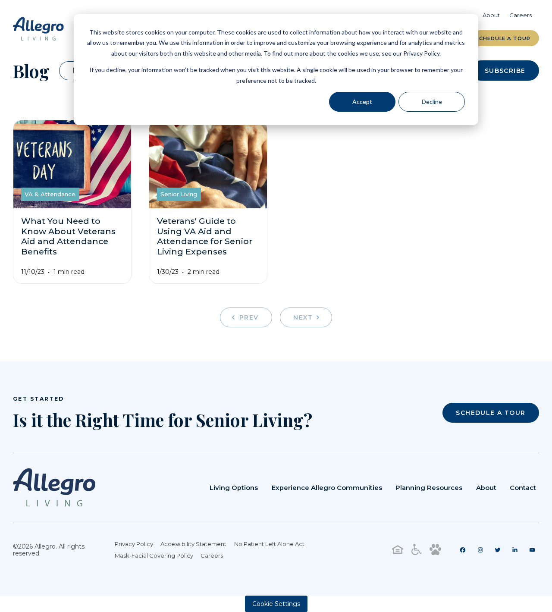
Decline (432, 101)
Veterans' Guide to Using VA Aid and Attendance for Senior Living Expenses (204, 236)
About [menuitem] (491, 15)
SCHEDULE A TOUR (490, 413)
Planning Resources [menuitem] (428, 488)
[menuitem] (463, 550)
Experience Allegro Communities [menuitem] (327, 488)
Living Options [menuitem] (234, 488)
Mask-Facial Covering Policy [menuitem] (154, 555)
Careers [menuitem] (520, 15)
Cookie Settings (276, 604)
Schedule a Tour (502, 38)
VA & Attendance (50, 194)
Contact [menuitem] (523, 488)
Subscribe (505, 71)
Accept (362, 101)
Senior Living (178, 194)
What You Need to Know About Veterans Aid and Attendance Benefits (68, 236)
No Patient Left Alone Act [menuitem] (269, 543)
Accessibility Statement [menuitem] (193, 543)
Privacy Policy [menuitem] (134, 543)
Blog (31, 70)
